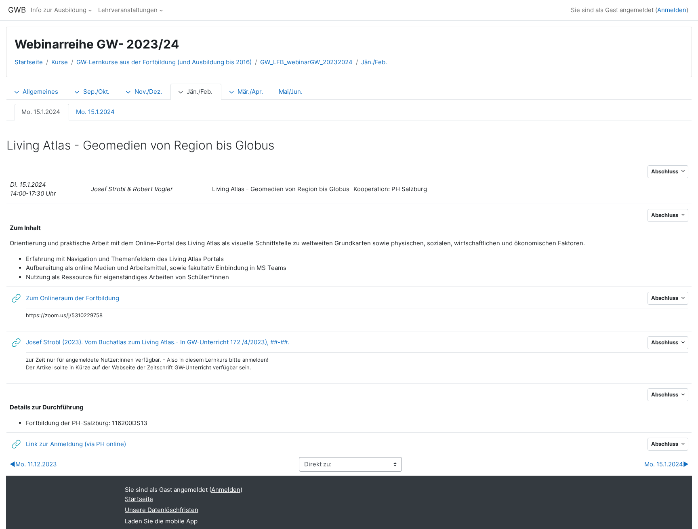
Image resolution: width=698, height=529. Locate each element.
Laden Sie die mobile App (161, 521)
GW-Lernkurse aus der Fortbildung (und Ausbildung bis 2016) (164, 62)
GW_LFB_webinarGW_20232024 (306, 62)
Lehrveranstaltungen (128, 10)
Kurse (59, 62)
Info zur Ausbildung (58, 10)
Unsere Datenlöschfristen (161, 510)
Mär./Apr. (250, 91)
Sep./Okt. (96, 91)
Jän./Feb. (374, 62)
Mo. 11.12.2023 (33, 464)
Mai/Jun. (291, 91)
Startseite (29, 62)
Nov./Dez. (148, 91)
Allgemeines (40, 91)
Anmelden (671, 10)
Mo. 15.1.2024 (40, 112)
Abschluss (665, 171)
